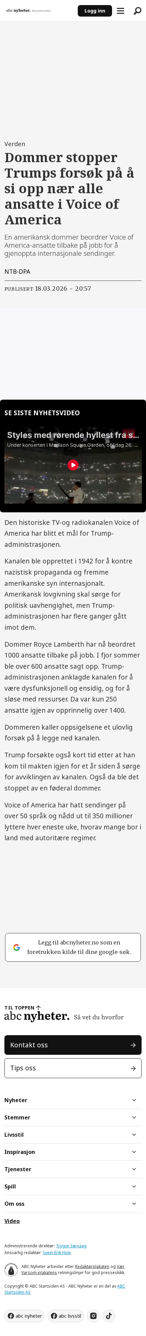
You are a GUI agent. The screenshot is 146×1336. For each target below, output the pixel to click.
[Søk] (137, 11)
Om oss (14, 1203)
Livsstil (14, 1134)
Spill (10, 1186)
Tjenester (17, 1169)
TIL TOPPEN (19, 1007)
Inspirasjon (19, 1152)
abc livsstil (70, 1316)
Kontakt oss (29, 1045)
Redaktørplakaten (92, 1266)
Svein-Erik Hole (57, 1252)
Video (12, 1221)
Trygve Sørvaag (71, 1246)
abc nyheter (29, 1316)
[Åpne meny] (120, 10)
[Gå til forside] (38, 10)
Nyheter (15, 1100)
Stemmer (17, 1117)
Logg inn (95, 10)
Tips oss (23, 1068)
